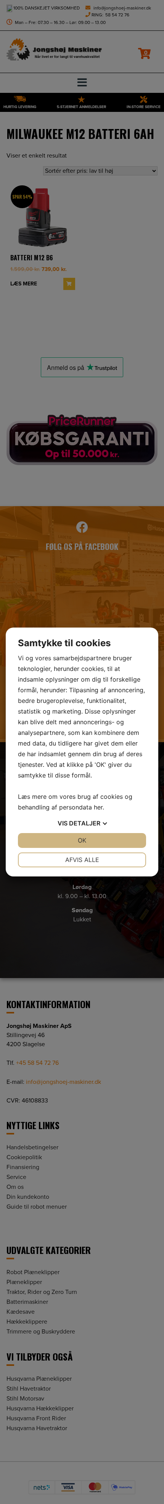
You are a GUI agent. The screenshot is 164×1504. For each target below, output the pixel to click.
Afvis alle (82, 860)
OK (82, 840)
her (98, 807)
